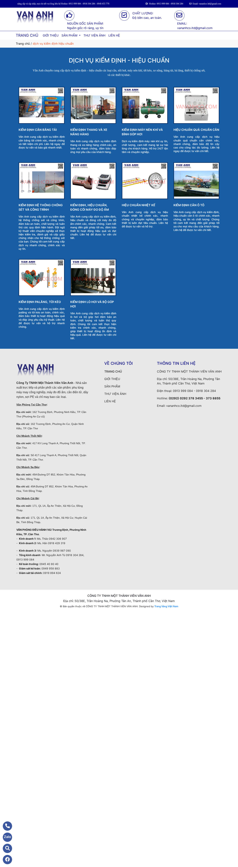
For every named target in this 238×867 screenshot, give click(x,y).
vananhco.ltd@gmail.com (184, 406)
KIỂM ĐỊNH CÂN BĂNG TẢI (38, 130)
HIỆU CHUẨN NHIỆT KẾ (138, 205)
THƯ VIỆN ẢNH (94, 35)
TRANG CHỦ (27, 35)
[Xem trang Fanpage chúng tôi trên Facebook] (5, 859)
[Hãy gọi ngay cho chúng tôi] (5, 826)
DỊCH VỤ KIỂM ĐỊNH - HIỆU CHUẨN (119, 60)
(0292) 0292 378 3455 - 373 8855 (194, 398)
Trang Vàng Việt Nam (166, 606)
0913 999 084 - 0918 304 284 (194, 391)
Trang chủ (23, 43)
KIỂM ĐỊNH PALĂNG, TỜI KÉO (40, 302)
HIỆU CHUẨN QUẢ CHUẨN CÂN (196, 130)
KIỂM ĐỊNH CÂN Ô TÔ (188, 205)
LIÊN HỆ (114, 35)
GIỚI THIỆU (51, 35)
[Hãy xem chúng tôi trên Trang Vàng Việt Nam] (5, 848)
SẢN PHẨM (70, 35)
